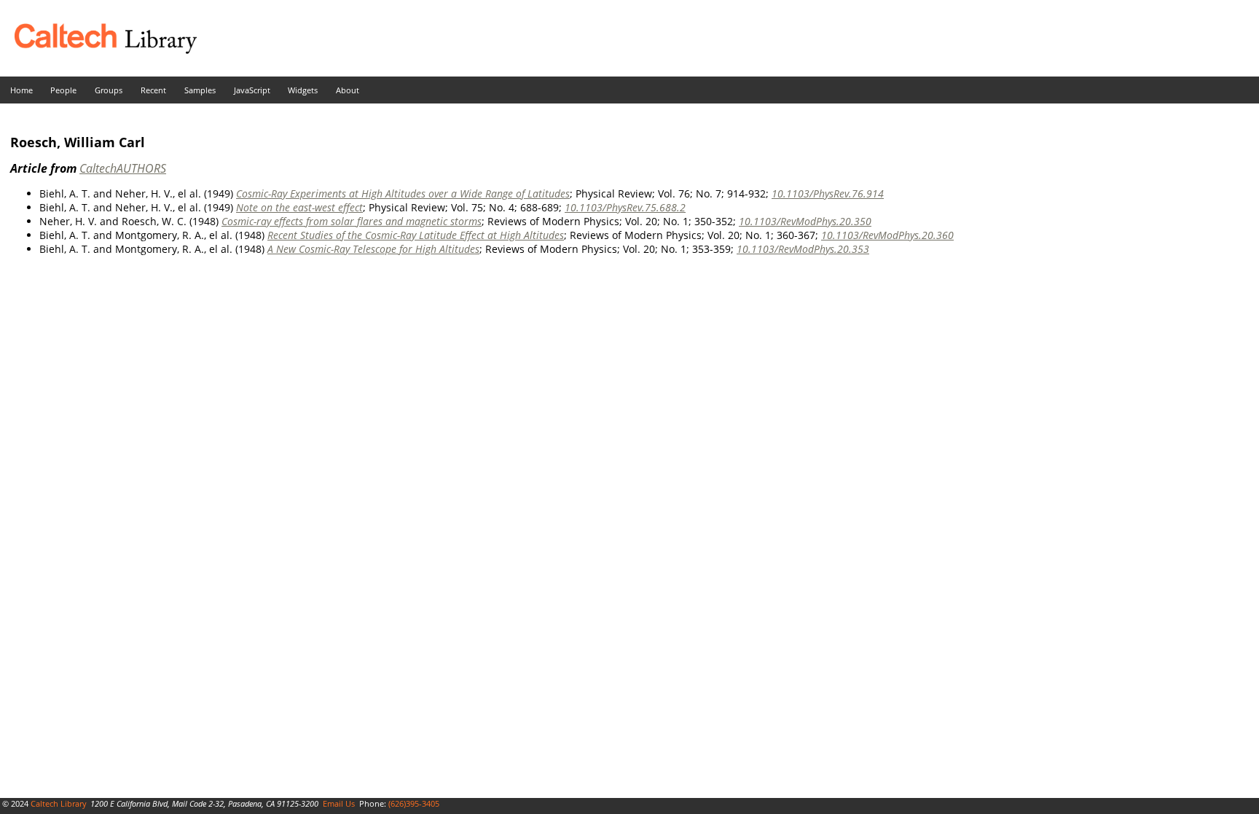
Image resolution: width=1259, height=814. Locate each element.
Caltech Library (59, 803)
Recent (153, 90)
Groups (108, 90)
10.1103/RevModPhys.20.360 (887, 235)
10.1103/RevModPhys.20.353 (803, 249)
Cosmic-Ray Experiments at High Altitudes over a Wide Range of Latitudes (403, 193)
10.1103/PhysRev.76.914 (828, 193)
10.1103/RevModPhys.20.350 (805, 221)
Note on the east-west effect (299, 207)
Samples (200, 90)
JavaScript (252, 90)
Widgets (303, 90)
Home (21, 90)
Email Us (339, 803)
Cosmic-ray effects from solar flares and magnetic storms (351, 221)
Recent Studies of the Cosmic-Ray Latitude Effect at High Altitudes (415, 235)
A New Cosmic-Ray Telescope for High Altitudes (373, 249)
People (63, 90)
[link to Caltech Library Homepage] (98, 50)
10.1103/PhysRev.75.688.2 (625, 207)
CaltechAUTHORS (122, 168)
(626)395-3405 (413, 803)
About (347, 90)
